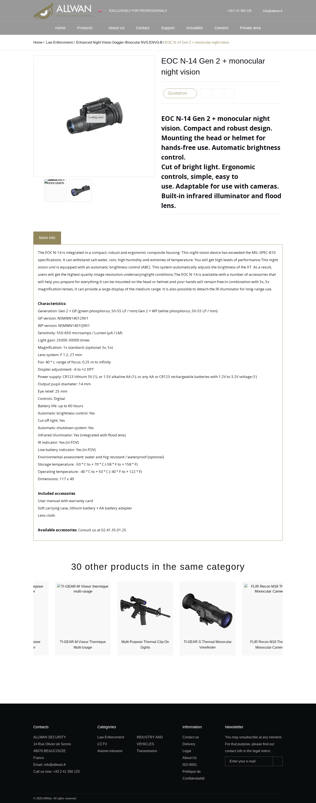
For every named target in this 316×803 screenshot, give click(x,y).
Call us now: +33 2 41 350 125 (56, 771)
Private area (250, 28)
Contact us (191, 737)
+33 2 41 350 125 (239, 10)
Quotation (178, 93)
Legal (187, 751)
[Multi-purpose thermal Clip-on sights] (127, 611)
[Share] (230, 93)
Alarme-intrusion (110, 751)
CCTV (102, 744)
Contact (142, 28)
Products (84, 28)
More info (47, 238)
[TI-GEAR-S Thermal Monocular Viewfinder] (189, 611)
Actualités (194, 28)
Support (168, 28)
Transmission (147, 751)
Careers (221, 28)
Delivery (189, 744)
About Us (116, 28)
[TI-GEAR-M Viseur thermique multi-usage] (64, 611)
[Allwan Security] (62, 10)
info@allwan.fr (273, 11)
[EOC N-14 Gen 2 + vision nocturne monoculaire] (55, 190)
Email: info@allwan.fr (49, 764)
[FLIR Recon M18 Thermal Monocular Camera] (251, 611)
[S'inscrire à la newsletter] (278, 761)
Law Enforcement (110, 737)
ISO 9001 (190, 764)
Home (60, 28)
